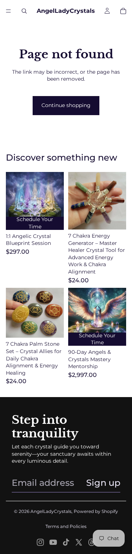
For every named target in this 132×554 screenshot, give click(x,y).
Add (121, 220)
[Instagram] (40, 542)
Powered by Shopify (96, 511)
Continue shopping (66, 105)
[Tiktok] (66, 542)
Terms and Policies (66, 526)
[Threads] (91, 542)
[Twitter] (78, 542)
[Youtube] (53, 542)
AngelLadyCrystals (51, 511)
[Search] (24, 11)
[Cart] (123, 11)
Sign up (103, 482)
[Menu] (8, 11)
